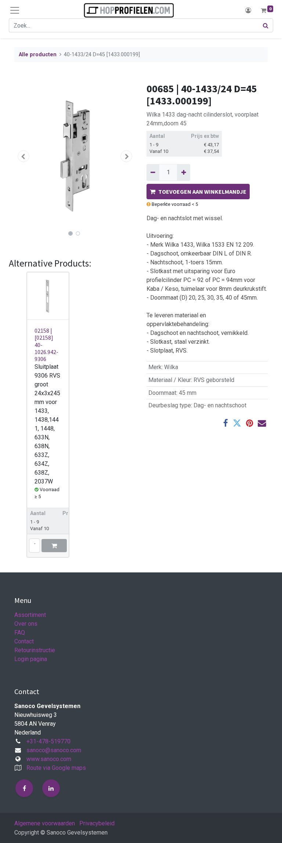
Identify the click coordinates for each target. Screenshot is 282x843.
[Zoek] (265, 25)
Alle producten (38, 54)
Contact (24, 641)
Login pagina (30, 659)
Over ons (25, 623)
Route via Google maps (56, 767)
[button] (23, 156)
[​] (24, 788)
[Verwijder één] (153, 172)
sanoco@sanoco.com (53, 750)
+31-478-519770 (48, 741)
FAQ (19, 632)
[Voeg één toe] (183, 172)
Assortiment (30, 614)
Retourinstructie (34, 650)
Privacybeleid (97, 823)
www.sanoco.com (48, 759)
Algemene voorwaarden (44, 823)
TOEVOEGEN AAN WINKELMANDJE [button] (202, 191)
